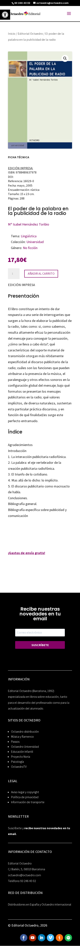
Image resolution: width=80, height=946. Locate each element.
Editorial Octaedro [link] (30, 33)
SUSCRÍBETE (40, 645)
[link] (5, 15)
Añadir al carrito (41, 274)
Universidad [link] (35, 242)
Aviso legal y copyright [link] (25, 792)
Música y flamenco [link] (22, 737)
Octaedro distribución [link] (25, 732)
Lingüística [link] (29, 236)
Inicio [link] (11, 33)
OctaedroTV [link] (19, 767)
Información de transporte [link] (27, 802)
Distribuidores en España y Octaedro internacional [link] (39, 904)
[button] (65, 58)
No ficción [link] (30, 248)
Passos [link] (15, 742)
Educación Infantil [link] (22, 752)
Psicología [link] (17, 762)
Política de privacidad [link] (24, 797)
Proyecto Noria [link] (20, 757)
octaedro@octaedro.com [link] (24, 875)
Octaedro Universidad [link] (25, 747)
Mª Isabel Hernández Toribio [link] (28, 224)
